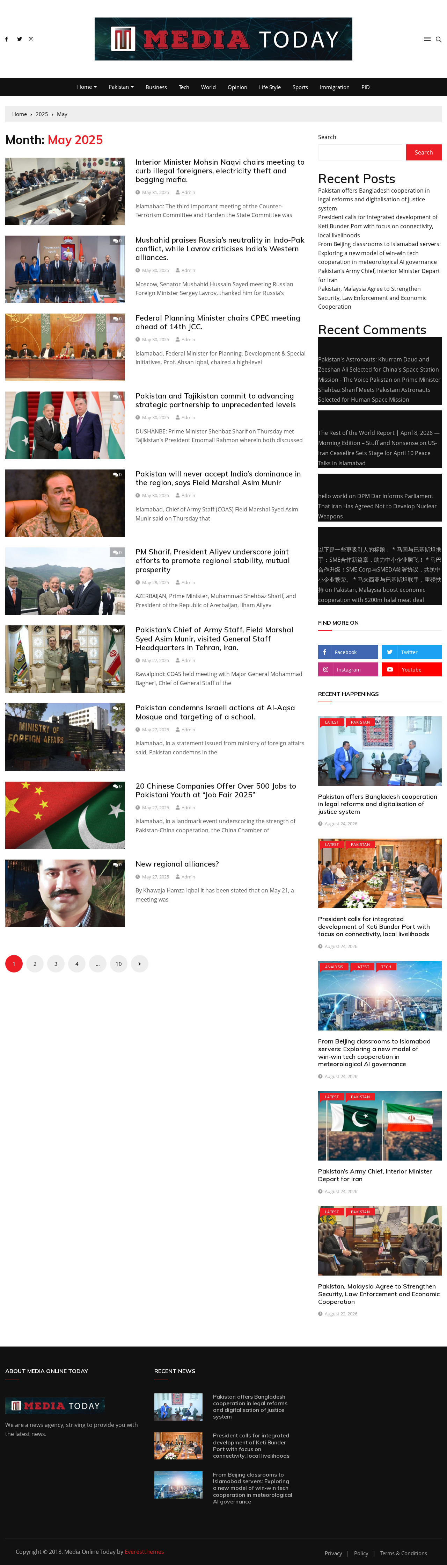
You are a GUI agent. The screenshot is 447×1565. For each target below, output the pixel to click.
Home (84, 86)
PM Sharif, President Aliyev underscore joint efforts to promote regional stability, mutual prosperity (212, 560)
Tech (184, 87)
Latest (332, 722)
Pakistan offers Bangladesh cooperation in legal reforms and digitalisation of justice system (374, 199)
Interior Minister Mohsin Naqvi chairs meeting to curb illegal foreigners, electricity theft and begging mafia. (220, 170)
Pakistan (119, 86)
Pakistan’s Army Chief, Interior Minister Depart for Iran (375, 1175)
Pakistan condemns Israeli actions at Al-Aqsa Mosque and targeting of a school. (215, 712)
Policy (361, 1553)
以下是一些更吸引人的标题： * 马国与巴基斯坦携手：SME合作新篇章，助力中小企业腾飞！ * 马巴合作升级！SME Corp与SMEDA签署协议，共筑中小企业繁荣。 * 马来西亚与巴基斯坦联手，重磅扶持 (379, 570)
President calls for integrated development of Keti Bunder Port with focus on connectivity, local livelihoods (378, 226)
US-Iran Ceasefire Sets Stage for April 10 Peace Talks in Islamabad (377, 453)
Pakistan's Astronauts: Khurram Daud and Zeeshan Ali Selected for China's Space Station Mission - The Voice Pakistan (378, 369)
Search (327, 137)
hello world (332, 496)
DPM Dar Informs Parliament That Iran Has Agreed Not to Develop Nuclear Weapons (377, 506)
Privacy (333, 1553)
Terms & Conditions (403, 1553)
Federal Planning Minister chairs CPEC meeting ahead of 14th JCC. (217, 322)
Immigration (335, 87)
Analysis (334, 966)
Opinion (237, 87)
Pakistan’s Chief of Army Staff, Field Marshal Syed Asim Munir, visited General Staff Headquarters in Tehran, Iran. (214, 638)
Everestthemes (144, 1552)
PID (365, 87)
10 (119, 963)
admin (188, 192)
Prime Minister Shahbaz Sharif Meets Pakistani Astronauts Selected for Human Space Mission (379, 390)
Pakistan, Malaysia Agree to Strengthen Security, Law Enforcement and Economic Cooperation (372, 297)
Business (156, 87)
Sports (300, 87)
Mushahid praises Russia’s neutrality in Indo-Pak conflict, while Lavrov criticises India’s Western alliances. (220, 248)
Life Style (270, 87)
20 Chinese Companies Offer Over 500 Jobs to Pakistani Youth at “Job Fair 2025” (215, 790)
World (208, 87)
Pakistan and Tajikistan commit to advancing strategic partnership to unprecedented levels (215, 400)
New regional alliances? (177, 863)
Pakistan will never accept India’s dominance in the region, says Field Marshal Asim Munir (218, 478)
